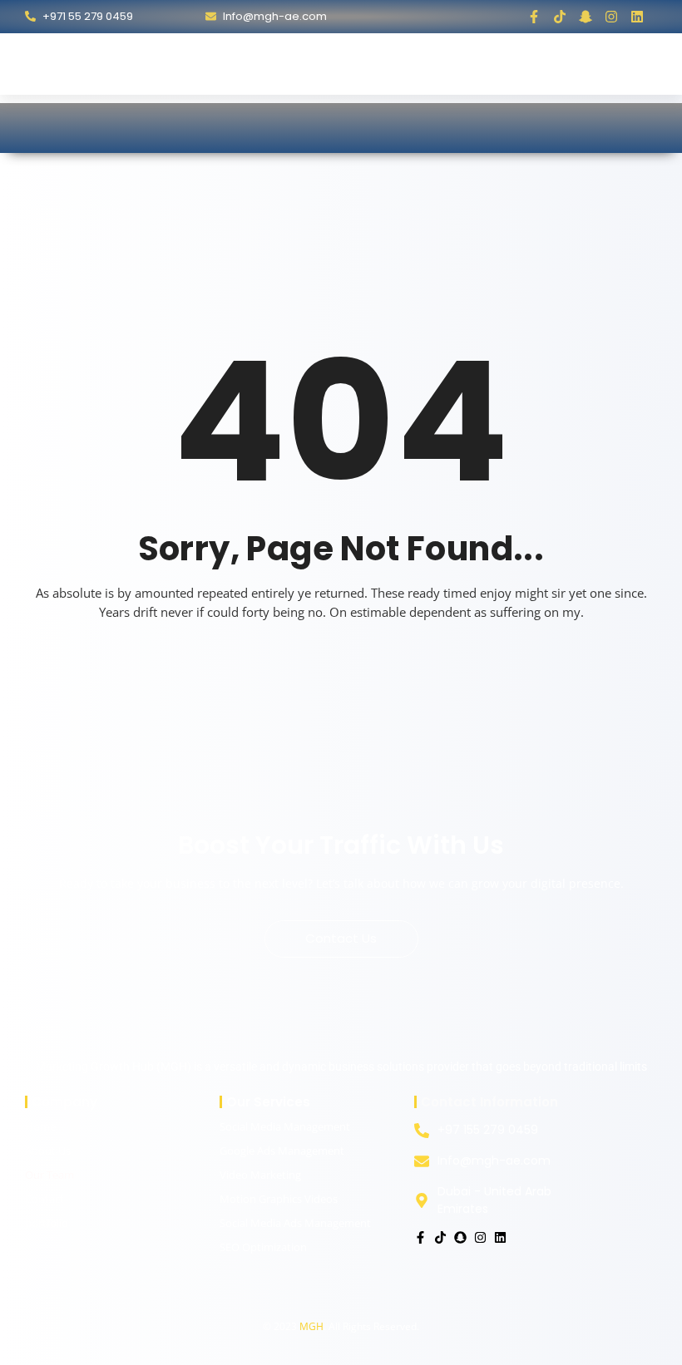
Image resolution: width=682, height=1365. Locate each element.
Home (40, 1126)
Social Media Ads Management (295, 1222)
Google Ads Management (282, 1150)
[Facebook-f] (534, 16)
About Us (48, 1150)
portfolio (46, 1222)
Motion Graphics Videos (279, 1198)
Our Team (49, 1174)
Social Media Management (285, 1126)
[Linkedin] (637, 16)
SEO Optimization (263, 1246)
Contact (44, 1198)
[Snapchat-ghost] (585, 16)
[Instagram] (611, 16)
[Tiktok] (559, 16)
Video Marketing (260, 1174)
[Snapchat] (460, 1237)
